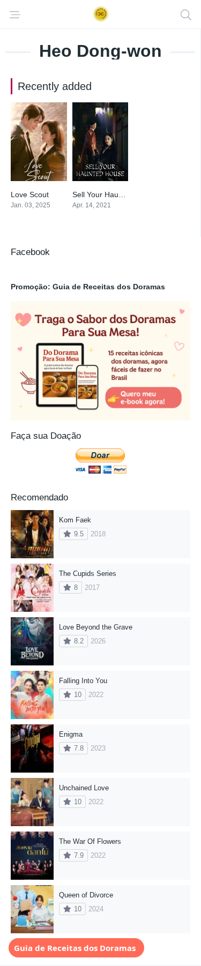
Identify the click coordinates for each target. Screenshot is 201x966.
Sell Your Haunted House (115, 194)
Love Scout (30, 194)
